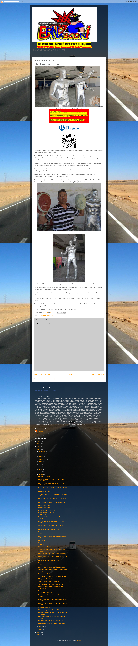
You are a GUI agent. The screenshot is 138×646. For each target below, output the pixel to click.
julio (40, 464)
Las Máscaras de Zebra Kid (46, 510)
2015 (39, 632)
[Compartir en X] (62, 313)
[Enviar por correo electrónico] (58, 313)
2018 (39, 444)
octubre (41, 456)
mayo (41, 469)
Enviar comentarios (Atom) (50, 379)
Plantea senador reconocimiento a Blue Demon (52, 623)
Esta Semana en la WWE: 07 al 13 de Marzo (51, 567)
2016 (39, 449)
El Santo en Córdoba (44, 476)
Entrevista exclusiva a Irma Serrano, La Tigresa (52, 553)
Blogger (79, 640)
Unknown (40, 431)
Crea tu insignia (52, 390)
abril (40, 472)
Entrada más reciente (42, 375)
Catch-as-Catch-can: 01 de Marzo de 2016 (50, 621)
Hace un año (42, 540)
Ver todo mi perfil (40, 434)
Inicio (71, 375)
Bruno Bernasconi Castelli (41, 390)
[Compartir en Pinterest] (65, 313)
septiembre (42, 459)
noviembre (42, 454)
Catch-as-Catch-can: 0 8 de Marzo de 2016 (51, 584)
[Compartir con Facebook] (64, 313)
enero (41, 629)
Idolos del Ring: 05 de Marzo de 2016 (49, 610)
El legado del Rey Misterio (46, 579)
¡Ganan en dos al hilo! (44, 607)
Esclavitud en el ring (44, 507)
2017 (39, 446)
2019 (39, 441)
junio (40, 467)
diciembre (42, 451)
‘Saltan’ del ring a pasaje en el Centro (49, 581)
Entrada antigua (97, 375)
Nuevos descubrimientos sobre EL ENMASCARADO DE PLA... (48, 591)
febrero (41, 626)
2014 (39, 635)
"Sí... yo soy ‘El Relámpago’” (46, 547)
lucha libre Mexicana (47, 315)
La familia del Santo (44, 491)
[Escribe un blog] (60, 313)
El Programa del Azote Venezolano (48, 529)
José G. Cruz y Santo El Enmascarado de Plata (52, 576)
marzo (41, 474)
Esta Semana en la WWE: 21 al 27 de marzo (51, 502)
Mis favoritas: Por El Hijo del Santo (48, 574)
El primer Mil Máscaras (45, 505)
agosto (41, 461)
